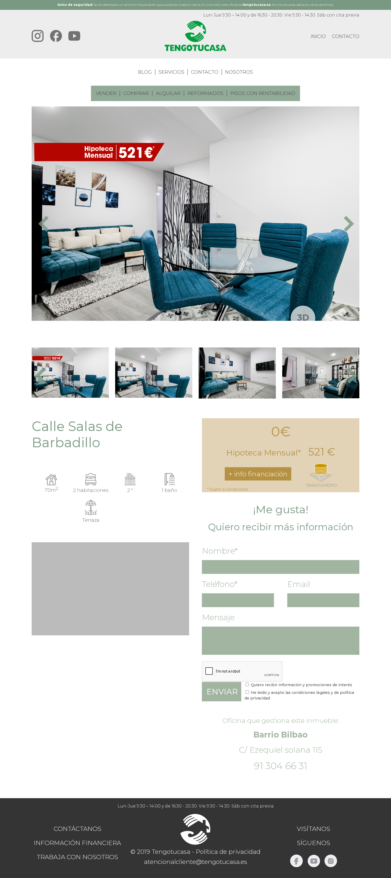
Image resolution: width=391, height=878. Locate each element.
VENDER (106, 93)
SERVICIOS (171, 72)
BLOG (145, 72)
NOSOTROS (239, 72)
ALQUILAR (168, 93)
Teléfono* (220, 584)
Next (346, 223)
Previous (45, 223)
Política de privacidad (228, 851)
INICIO (318, 36)
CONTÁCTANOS (77, 829)
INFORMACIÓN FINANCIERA (77, 843)
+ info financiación (258, 474)
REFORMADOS (205, 93)
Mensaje (218, 617)
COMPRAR (136, 93)
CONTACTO (345, 36)
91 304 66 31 (280, 766)
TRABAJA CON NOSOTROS (77, 857)
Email (298, 584)
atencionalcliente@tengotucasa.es (195, 861)
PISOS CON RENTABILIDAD (262, 93)
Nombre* (220, 551)
